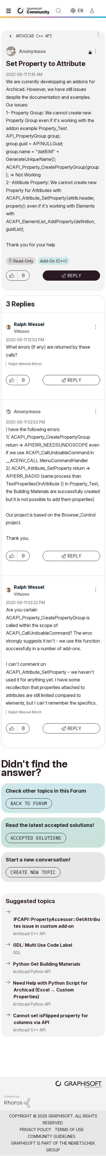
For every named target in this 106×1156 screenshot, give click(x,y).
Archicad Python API (32, 971)
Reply (74, 275)
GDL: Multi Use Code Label (42, 945)
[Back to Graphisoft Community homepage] (34, 10)
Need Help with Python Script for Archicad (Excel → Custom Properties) (50, 989)
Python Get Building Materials (46, 964)
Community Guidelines (51, 1136)
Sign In (94, 11)
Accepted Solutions (35, 838)
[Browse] (10, 11)
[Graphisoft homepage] (78, 1085)
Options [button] (97, 34)
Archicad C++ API (29, 933)
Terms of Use (69, 1129)
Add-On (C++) (53, 261)
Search (58, 11)
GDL (17, 952)
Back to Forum (28, 803)
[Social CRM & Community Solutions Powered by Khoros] (17, 1101)
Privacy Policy (35, 1129)
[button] (11, 275)
